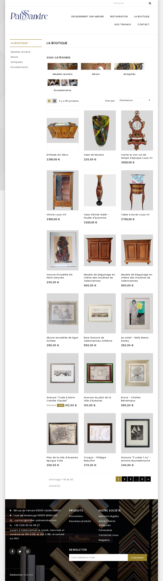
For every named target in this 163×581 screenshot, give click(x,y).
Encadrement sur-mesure (87, 16)
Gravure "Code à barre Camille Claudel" (61, 399)
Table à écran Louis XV (135, 214)
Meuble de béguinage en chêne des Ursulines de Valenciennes (99, 278)
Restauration (119, 16)
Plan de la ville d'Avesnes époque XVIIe (62, 459)
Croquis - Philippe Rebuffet (95, 459)
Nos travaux (123, 24)
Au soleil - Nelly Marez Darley (135, 339)
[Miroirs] (96, 66)
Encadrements (19, 67)
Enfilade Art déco (57, 154)
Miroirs (14, 57)
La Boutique (142, 16)
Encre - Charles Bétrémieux (131, 399)
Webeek (28, 574)
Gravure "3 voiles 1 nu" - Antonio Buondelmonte (136, 459)
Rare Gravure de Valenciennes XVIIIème (98, 339)
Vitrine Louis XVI (56, 214)
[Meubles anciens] (62, 66)
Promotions (76, 516)
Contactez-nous (108, 535)
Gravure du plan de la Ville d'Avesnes (97, 399)
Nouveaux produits (80, 521)
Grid (49, 101)
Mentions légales (109, 516)
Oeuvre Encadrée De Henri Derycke (60, 276)
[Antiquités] (129, 66)
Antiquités (17, 62)
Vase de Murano (94, 154)
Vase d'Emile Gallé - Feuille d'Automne (96, 216)
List (54, 101)
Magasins (104, 540)
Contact (144, 24)
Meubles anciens (21, 51)
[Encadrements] (62, 82)
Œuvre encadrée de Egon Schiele (62, 339)
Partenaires (105, 530)
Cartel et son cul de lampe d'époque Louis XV (137, 156)
